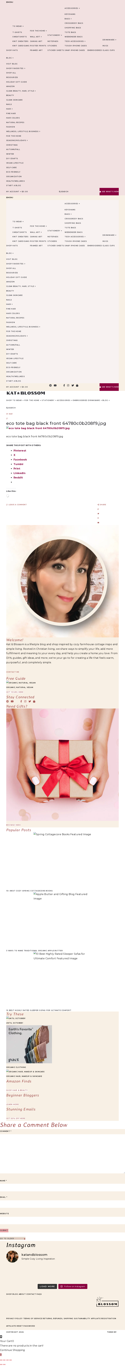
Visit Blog (12, 64)
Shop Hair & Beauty (17, 1090)
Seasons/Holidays (16, 140)
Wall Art (35, 37)
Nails (9, 104)
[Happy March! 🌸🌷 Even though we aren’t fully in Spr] (76, 1273)
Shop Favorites (15, 68)
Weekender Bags (74, 37)
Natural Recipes (15, 122)
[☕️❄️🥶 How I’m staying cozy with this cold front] (105, 1273)
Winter (10, 154)
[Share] (7, 1360)
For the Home (13, 136)
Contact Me (12, 672)
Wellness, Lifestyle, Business (22, 131)
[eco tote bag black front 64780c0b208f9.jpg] (38, 428)
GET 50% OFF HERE (15, 1118)
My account (12, 192)
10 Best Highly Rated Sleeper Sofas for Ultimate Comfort (38, 1010)
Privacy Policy (14, 1319)
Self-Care (11, 168)
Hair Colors (13, 118)
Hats (15, 50)
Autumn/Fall (13, 149)
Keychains (70, 14)
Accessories (71, 8)
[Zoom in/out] (1, 1360)
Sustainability (82, 1319)
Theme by (112, 1332)
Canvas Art (36, 41)
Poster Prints (38, 46)
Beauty (10, 95)
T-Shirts (17, 32)
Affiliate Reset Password (20, 1326)
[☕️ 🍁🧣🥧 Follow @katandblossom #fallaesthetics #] (19, 1273)
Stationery (54, 35)
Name (3, 1181)
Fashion (10, 127)
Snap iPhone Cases (75, 50)
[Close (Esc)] (10, 1360)
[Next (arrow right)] (4, 1364)
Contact (31, 1294)
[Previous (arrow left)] (1, 1364)
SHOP (9, 50)
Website (4, 1214)
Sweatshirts (19, 37)
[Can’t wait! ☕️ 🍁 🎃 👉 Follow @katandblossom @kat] (48, 1273)
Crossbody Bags (74, 23)
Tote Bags (70, 32)
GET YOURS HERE (14, 692)
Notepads (53, 41)
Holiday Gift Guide (16, 82)
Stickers (52, 46)
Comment (5, 1131)
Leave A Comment (17, 505)
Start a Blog (13, 186)
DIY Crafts (12, 159)
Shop (9, 1294)
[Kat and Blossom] (107, 1312)
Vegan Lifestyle (14, 163)
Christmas (12, 145)
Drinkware (108, 40)
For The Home (37, 31)
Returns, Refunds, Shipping (58, 1319)
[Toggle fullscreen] (4, 1360)
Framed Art (36, 50)
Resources (12, 77)
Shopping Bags (73, 28)
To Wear (17, 26)
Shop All (11, 73)
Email (3, 1197)
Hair (8, 109)
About (22, 1294)
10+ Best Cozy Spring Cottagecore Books (29, 891)
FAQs (39, 1294)
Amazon (10, 86)
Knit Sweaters (20, 41)
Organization (14, 177)
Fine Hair (11, 114)
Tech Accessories (74, 41)
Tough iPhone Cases (76, 46)
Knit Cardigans (20, 46)
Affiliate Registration (103, 1319)
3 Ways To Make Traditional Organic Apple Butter (34, 951)
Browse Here (13, 825)
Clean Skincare (14, 100)
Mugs (105, 46)
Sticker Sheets (56, 50)
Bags (67, 19)
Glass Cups (109, 50)
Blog (15, 1294)
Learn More (12, 1104)
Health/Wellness (15, 181)
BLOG (9, 58)
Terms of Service (32, 1319)
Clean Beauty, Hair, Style (20, 91)
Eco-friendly (13, 172)
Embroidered (95, 50)
